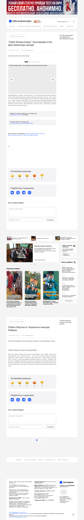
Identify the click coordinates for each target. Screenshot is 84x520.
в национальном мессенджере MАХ (21, 123)
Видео (61, 26)
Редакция (69, 26)
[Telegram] (23, 192)
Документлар (50, 460)
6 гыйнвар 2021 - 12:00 (13, 50)
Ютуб (10, 135)
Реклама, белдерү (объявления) (29, 26)
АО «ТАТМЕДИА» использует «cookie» (19, 513)
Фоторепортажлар (50, 26)
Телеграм (29, 133)
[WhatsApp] (29, 192)
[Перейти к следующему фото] (53, 79)
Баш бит (12, 26)
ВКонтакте (35, 133)
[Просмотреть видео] (14, 285)
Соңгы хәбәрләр (30, 460)
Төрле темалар (63, 460)
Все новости (69, 300)
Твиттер (26, 135)
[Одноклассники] (18, 192)
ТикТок (42, 133)
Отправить (50, 220)
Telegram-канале (16, 115)
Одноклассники (17, 135)
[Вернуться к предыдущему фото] (12, 79)
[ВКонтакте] (12, 192)
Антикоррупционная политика (17, 512)
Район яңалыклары (17, 36)
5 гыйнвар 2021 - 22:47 (13, 335)
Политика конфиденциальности (18, 517)
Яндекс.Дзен (33, 135)
